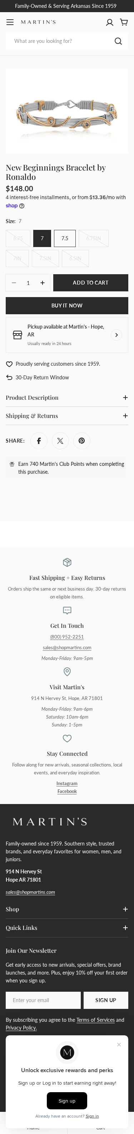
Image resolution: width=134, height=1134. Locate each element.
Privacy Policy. (21, 1028)
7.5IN (49, 261)
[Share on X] (60, 440)
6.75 (21, 241)
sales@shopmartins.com (67, 647)
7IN (21, 261)
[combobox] (67, 41)
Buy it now (67, 305)
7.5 (64, 238)
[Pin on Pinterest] (81, 440)
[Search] (118, 41)
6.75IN (97, 241)
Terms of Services (95, 1020)
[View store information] (116, 335)
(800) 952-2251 (67, 637)
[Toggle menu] (10, 22)
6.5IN (79, 261)
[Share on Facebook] (39, 440)
